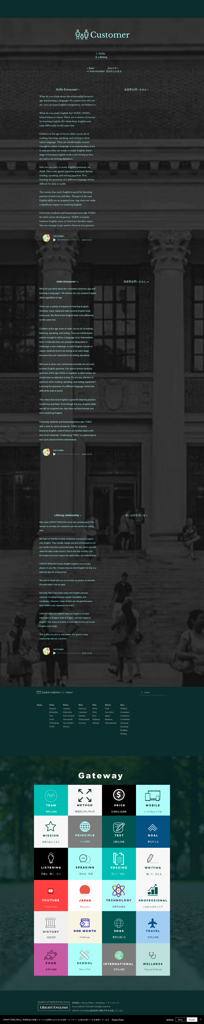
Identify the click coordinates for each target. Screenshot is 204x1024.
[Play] (54, 239)
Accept (192, 1019)
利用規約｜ (77, 1002)
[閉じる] (200, 1019)
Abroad (95, 723)
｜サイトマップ (112, 1002)
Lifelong (102, 57)
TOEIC (52, 726)
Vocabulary (125, 719)
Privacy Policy (88, 1002)
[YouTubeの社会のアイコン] (51, 891)
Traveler (82, 723)
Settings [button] (169, 1019)
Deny (180, 1019)
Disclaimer (100, 1002)
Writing (123, 733)
